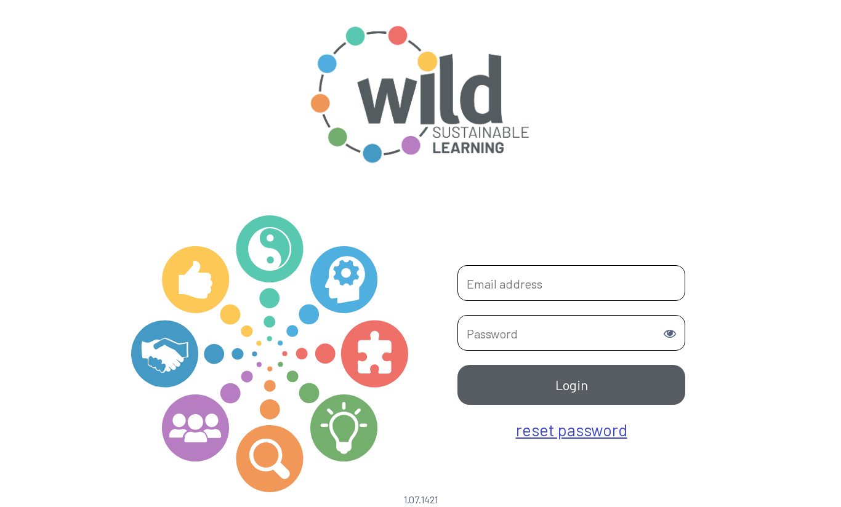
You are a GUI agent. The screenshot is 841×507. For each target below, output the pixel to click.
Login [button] (571, 385)
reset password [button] (571, 429)
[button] (670, 333)
